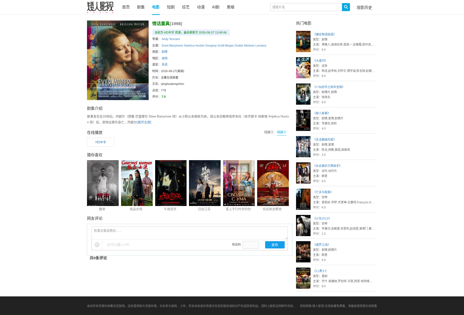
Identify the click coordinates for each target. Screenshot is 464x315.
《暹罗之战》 (321, 245)
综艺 (186, 7)
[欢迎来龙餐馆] (273, 205)
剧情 (164, 52)
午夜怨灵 (170, 209)
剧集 (141, 7)
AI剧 (215, 7)
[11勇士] (303, 287)
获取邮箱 (306, 306)
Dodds (239, 45)
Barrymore (176, 45)
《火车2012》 (322, 218)
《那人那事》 (321, 113)
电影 (156, 7)
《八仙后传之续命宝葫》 (329, 87)
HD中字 (100, 142)
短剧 (171, 7)
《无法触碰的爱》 (324, 139)
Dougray (211, 45)
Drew (165, 45)
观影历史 (364, 8)
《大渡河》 (320, 60)
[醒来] (103, 205)
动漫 (201, 7)
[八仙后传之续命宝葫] (303, 103)
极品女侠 (136, 209)
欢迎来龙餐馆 (272, 209)
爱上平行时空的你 (238, 209)
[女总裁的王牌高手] (303, 182)
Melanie (249, 45)
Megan (229, 45)
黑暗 (230, 7)
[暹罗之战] (303, 261)
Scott (221, 45)
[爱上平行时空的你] (239, 205)
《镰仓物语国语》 (324, 34)
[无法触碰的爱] (303, 156)
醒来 (102, 209)
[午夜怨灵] (171, 205)
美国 (164, 58)
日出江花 (204, 209)
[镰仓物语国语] (303, 51)
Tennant (174, 39)
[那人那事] (303, 130)
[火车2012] (303, 235)
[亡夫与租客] (303, 209)
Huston (200, 45)
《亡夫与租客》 (323, 192)
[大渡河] (303, 77)
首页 (126, 7)
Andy (165, 39)
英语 (164, 64)
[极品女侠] (137, 205)
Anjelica (189, 45)
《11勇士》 (320, 271)
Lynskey (260, 45)
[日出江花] (205, 205)
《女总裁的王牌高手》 (327, 166)
